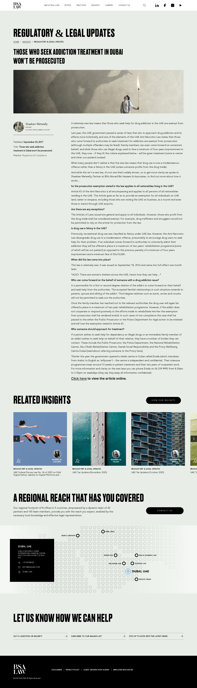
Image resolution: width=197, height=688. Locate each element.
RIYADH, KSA (105, 554)
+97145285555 (28, 562)
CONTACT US (124, 5)
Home (16, 42)
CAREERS (109, 5)
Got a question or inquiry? (27, 636)
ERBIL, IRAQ (103, 530)
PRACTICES (81, 5)
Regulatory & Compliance (34, 156)
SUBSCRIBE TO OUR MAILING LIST (86, 636)
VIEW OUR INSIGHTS (163, 400)
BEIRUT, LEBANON (65, 534)
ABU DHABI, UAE (112, 562)
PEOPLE (68, 5)
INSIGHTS (96, 5)
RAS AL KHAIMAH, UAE (139, 553)
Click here (79, 378)
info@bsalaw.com (31, 567)
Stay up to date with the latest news (148, 636)
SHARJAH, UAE (133, 562)
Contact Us (165, 511)
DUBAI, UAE (127, 569)
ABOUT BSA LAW (51, 5)
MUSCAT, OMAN (138, 577)
